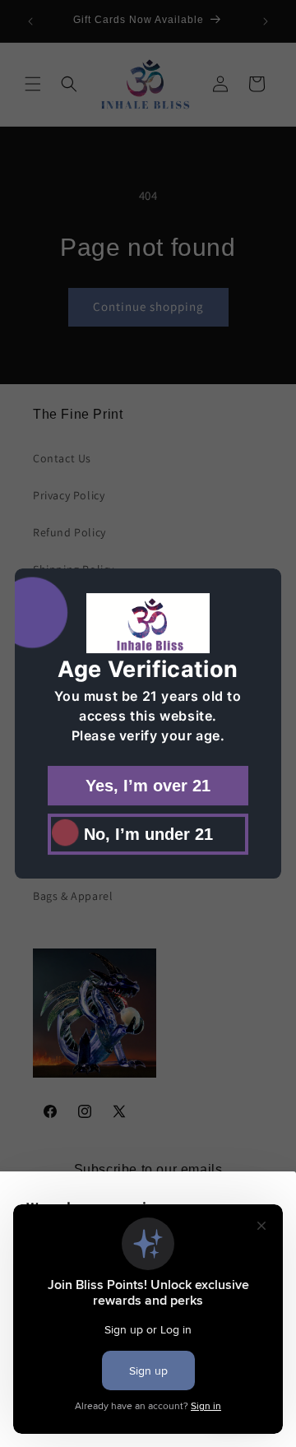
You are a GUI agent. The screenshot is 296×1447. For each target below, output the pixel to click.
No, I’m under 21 (148, 833)
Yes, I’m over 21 (148, 785)
